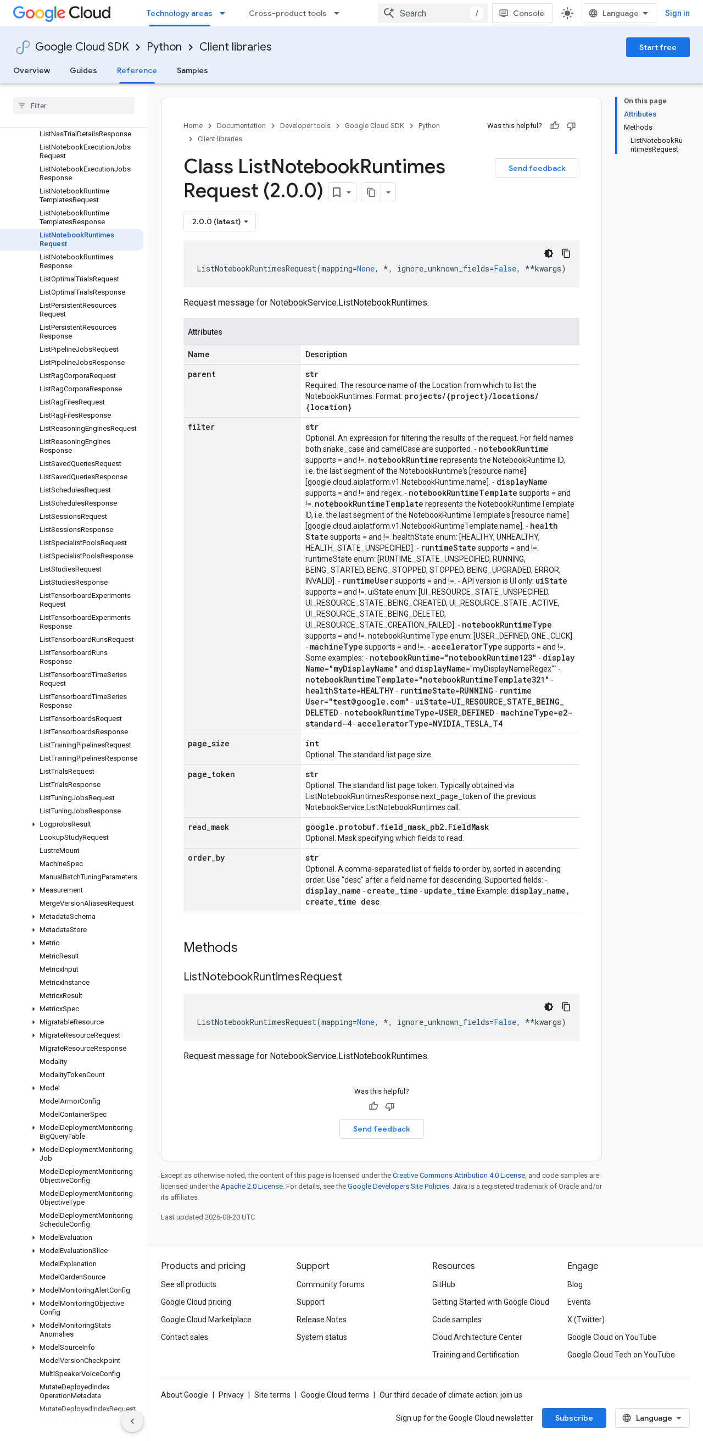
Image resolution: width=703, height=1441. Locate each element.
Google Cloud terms (335, 1394)
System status (322, 1337)
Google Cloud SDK (82, 47)
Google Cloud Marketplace (206, 1319)
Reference (137, 70)
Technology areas (180, 13)
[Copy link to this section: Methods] (252, 948)
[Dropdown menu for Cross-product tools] (340, 13)
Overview (31, 70)
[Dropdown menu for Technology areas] (226, 13)
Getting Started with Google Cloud (490, 1302)
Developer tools (305, 125)
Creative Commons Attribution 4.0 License (459, 1175)
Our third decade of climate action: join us (451, 1394)
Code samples (457, 1319)
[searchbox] (74, 105)
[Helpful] (554, 126)
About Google (184, 1394)
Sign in (677, 13)
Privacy (231, 1394)
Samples (192, 70)
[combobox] (433, 13)
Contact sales (184, 1337)
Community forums (331, 1284)
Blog (575, 1284)
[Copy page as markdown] (371, 192)
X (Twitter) (586, 1319)
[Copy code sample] (566, 253)
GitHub (443, 1284)
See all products (188, 1284)
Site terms (272, 1394)
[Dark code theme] (548, 253)
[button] (71, 824)
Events (579, 1302)
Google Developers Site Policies (398, 1186)
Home (193, 125)
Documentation (241, 125)
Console (528, 13)
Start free (658, 47)
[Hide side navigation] (132, 1421)
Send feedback (537, 168)
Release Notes (322, 1319)
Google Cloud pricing (196, 1302)
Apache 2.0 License (252, 1186)
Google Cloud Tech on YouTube (621, 1354)
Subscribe (574, 1418)
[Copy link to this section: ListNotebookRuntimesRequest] (353, 977)
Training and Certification (475, 1354)
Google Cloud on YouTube (611, 1337)
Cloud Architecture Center (477, 1337)
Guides (83, 70)
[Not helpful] (571, 126)
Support (311, 1302)
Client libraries (235, 47)
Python (164, 47)
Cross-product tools (288, 13)
